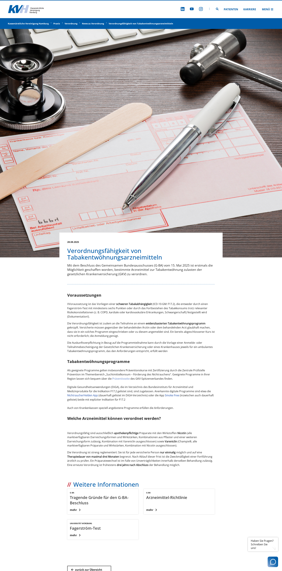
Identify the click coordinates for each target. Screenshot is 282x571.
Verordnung (71, 23)
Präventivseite (121, 378)
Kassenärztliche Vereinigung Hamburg (28, 23)
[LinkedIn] (183, 9)
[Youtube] (192, 9)
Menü (266, 9)
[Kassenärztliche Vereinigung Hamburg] (26, 9)
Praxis (56, 23)
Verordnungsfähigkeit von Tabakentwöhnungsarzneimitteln (141, 23)
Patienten (231, 9)
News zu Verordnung (93, 23)
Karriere (249, 9)
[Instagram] (201, 9)
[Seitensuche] (217, 9)
